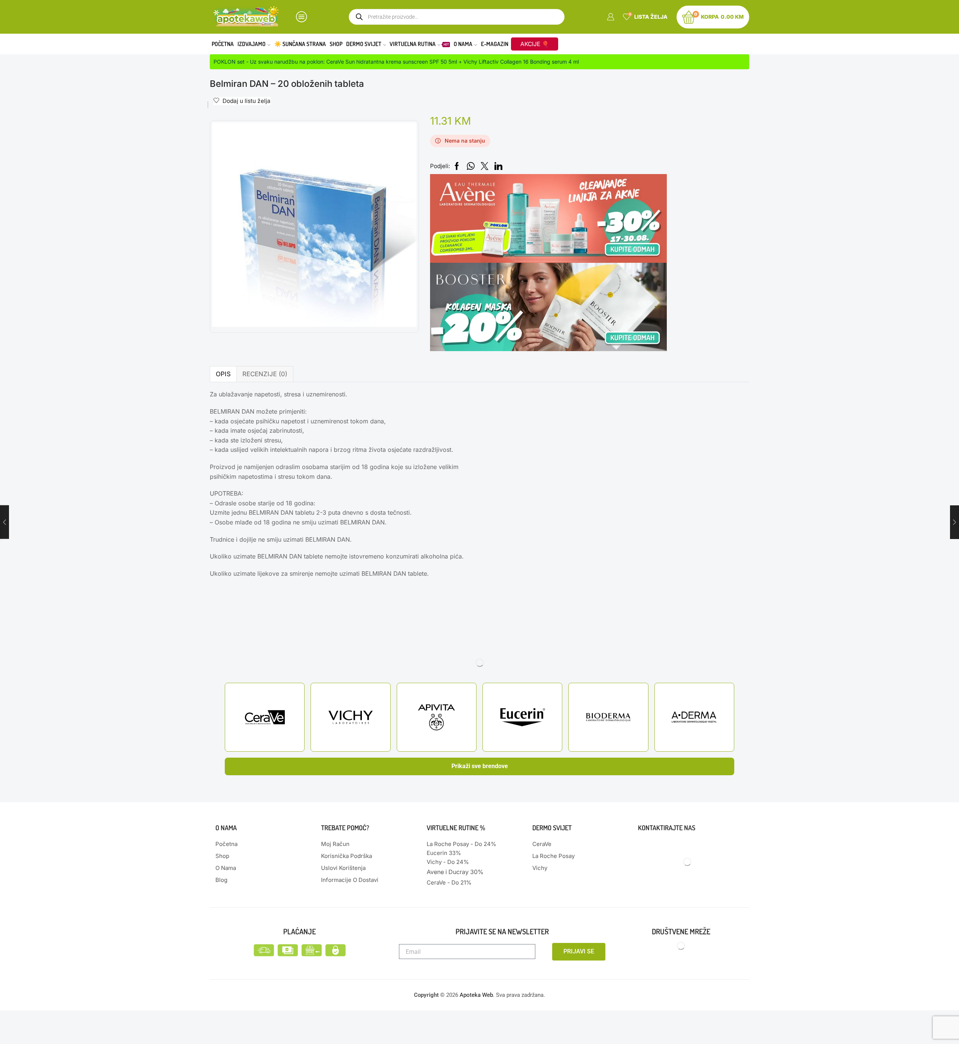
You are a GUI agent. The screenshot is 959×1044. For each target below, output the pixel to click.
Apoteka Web (476, 995)
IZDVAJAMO (252, 44)
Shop (336, 44)
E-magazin (494, 44)
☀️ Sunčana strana (300, 44)
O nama (463, 44)
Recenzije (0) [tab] (264, 374)
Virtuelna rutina (419, 44)
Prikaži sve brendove (479, 766)
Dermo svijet (363, 44)
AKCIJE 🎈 (534, 44)
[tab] (223, 374)
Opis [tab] (223, 374)
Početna (223, 44)
